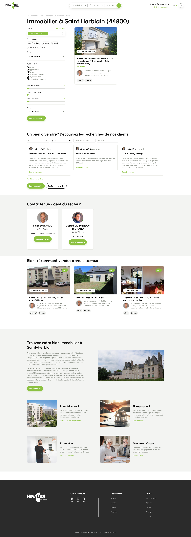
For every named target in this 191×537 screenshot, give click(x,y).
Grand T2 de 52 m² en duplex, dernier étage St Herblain (46, 299)
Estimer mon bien (35, 186)
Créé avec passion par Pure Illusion (103, 532)
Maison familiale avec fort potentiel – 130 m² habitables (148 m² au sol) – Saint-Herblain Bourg (95, 61)
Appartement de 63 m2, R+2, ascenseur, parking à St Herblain (141, 299)
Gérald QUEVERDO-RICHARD (78, 227)
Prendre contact (35, 172)
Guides (148, 507)
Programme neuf (35, 77)
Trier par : (30, 108)
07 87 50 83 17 (42, 229)
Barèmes (114, 512)
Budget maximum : (33, 86)
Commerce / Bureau (36, 74)
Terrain (31, 72)
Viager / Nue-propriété (37, 79)
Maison (31, 67)
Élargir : (29, 52)
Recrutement (151, 498)
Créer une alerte (37, 118)
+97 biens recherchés (35, 179)
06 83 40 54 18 (78, 232)
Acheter (114, 498)
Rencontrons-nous (67, 455)
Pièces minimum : (33, 99)
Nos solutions (138, 420)
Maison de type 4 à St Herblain (90, 298)
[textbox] (38, 140)
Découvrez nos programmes (70, 420)
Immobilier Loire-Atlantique (42, 15)
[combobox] (46, 33)
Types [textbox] (53, 140)
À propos (149, 512)
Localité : (30, 28)
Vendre (113, 507)
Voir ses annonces (42, 239)
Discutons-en (138, 455)
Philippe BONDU (42, 225)
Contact (149, 516)
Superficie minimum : (34, 92)
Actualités (149, 503)
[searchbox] (49, 32)
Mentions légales (81, 532)
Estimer (114, 503)
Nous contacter (35, 388)
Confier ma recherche (56, 186)
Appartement (34, 70)
